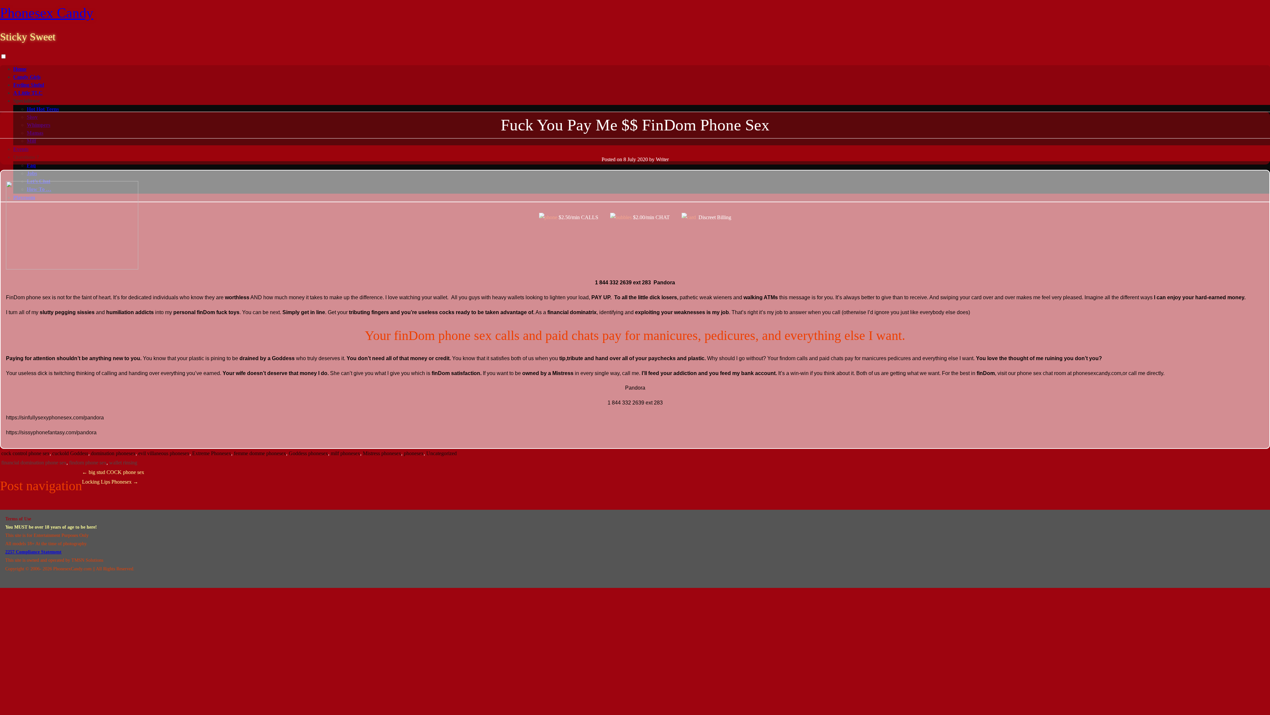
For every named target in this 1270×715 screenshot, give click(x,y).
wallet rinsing (123, 462)
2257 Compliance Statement (33, 551)
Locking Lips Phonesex (110, 482)
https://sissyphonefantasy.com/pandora (51, 432)
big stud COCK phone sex (113, 472)
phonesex (414, 453)
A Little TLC (28, 93)
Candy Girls (27, 77)
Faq (31, 165)
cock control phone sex (25, 453)
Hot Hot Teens (43, 109)
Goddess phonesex (308, 453)
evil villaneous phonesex (164, 453)
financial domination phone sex (33, 462)
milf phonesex (345, 453)
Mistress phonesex (382, 453)
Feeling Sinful (28, 85)
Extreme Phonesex (211, 453)
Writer (662, 159)
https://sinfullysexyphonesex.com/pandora (55, 417)
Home (19, 69)
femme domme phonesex (260, 453)
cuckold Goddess (70, 453)
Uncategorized (441, 453)
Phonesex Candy (46, 13)
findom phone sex (87, 462)
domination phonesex (113, 453)
